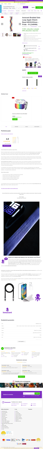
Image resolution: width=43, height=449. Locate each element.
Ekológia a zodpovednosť (19, 418)
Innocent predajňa (18, 413)
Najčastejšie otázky (4, 411)
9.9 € (36, 50)
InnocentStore (34, 403)
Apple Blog (9, 3)
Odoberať (37, 393)
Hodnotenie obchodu (21, 360)
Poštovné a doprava (4, 417)
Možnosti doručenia (26, 54)
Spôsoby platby (4, 418)
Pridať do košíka (33, 73)
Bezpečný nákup (4, 425)
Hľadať (25, 7)
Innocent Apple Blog (4, 412)
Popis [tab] (6, 126)
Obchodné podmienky (5, 426)
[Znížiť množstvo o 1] (25, 73)
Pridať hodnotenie (7, 145)
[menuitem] (4, 10)
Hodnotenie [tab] (16, 126)
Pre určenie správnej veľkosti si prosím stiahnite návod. (9, 188)
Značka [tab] (36, 126)
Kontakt (2, 3)
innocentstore (15, 405)
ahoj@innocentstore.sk (16, 403)
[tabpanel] (27, 82)
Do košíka (39, 7)
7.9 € (39, 46)
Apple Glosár (3, 416)
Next (41, 76)
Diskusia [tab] (26, 126)
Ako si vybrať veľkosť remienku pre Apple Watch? (7, 424)
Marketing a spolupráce (19, 417)
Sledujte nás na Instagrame (22, 381)
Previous (39, 76)
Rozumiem (36, 448)
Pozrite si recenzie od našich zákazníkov (7, 133)
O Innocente (17, 412)
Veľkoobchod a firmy (18, 416)
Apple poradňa (4, 413)
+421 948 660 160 (25, 403)
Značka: (24, 90)
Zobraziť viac (21, 376)
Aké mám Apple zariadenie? (5, 422)
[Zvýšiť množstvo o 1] (25, 72)
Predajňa (5, 3)
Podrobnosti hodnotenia (34, 26)
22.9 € (39, 48)
